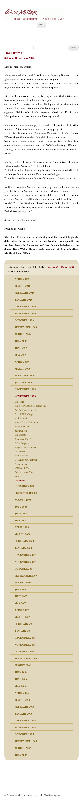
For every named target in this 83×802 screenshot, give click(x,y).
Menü (41, 24)
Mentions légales (52, 795)
